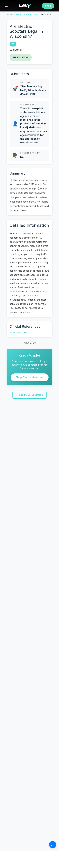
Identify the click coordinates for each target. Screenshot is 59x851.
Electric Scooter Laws (26, 14)
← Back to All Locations (29, 394)
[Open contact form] (52, 844)
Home (10, 14)
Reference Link (18, 332)
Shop (48, 5)
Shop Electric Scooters (30, 377)
